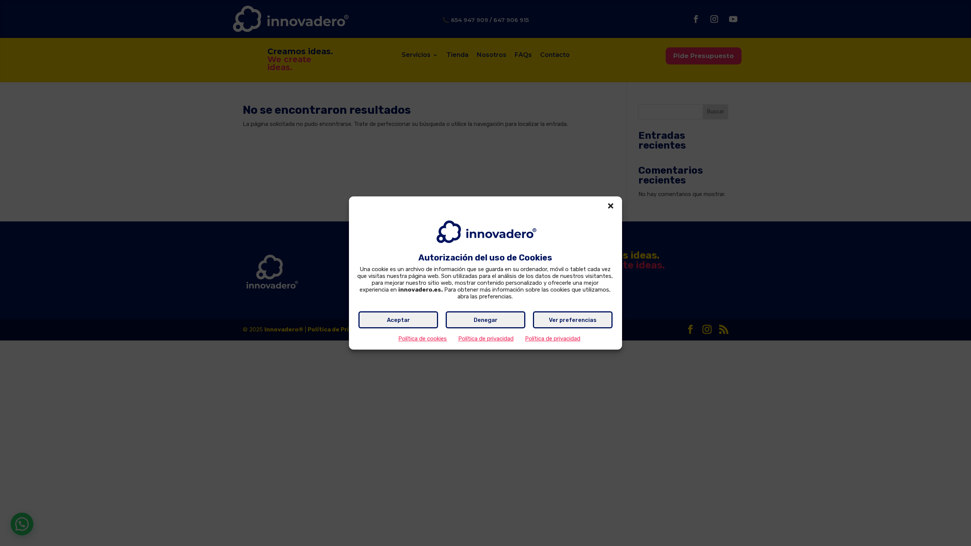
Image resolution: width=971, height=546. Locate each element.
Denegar (486, 320)
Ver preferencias (573, 320)
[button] (610, 206)
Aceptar (398, 320)
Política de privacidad (486, 338)
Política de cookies (422, 338)
